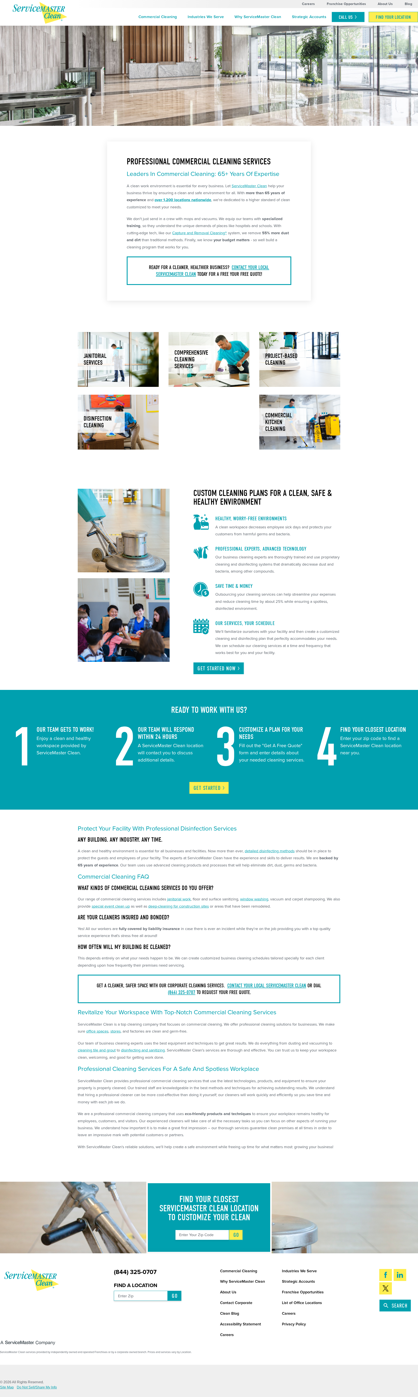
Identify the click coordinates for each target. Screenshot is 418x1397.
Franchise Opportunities (346, 4)
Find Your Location (393, 17)
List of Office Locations (302, 1302)
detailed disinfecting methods (270, 851)
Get (207, 788)
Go (236, 1235)
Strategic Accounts (309, 16)
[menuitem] (157, 17)
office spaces (97, 1031)
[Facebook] (385, 1275)
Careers (308, 4)
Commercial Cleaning (157, 16)
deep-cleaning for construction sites (178, 906)
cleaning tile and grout (97, 1050)
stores (115, 1031)
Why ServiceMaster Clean (257, 16)
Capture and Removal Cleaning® (199, 233)
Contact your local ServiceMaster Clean (266, 985)
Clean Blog (229, 1313)
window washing (254, 899)
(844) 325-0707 (181, 992)
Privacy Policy (294, 1324)
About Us (385, 4)
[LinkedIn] (400, 1275)
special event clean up (111, 906)
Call (346, 17)
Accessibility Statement (240, 1324)
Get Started (216, 668)
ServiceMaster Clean (249, 186)
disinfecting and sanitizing (143, 1050)
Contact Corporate (236, 1302)
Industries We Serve (206, 16)
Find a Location (135, 1285)
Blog (408, 4)
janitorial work (179, 899)
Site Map (7, 1387)
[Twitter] (385, 1288)
